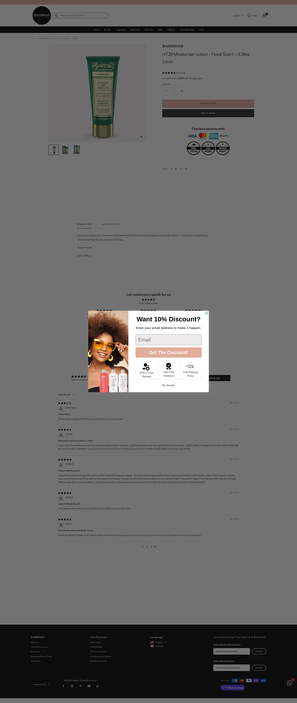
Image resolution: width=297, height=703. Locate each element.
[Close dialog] (206, 313)
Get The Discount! (168, 352)
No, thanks (168, 385)
